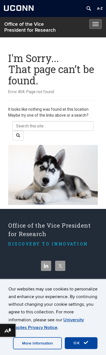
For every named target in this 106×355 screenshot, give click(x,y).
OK (77, 343)
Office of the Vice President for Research (30, 27)
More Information (37, 343)
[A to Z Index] (99, 8)
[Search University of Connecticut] (88, 8)
